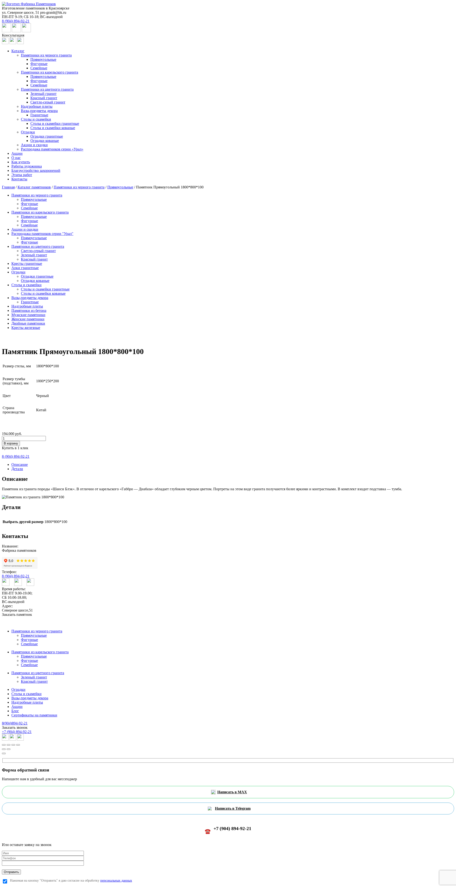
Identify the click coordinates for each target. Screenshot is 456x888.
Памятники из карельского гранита (49, 72)
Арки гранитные (25, 268)
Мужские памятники (28, 315)
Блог (15, 711)
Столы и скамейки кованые (52, 128)
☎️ (228, 830)
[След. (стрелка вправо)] (8, 749)
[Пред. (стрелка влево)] (4, 749)
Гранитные (39, 115)
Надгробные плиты (36, 106)
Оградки (28, 132)
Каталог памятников (34, 187)
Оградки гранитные (46, 136)
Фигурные (39, 64)
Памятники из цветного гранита (47, 89)
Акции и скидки (34, 145)
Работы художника (26, 166)
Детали (17, 469)
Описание (19, 465)
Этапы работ (21, 175)
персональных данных (116, 880)
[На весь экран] (13, 745)
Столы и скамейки (36, 119)
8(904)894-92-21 (15, 723)
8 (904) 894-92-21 (15, 576)
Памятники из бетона (28, 310)
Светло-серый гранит (47, 102)
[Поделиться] (8, 745)
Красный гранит (43, 98)
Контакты (19, 179)
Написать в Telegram (233, 808)
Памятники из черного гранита (46, 55)
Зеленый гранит (43, 94)
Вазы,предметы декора (39, 111)
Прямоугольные (43, 59)
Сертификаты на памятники (34, 715)
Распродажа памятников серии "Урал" (42, 234)
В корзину (11, 443)
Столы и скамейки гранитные (54, 124)
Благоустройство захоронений (35, 170)
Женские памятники (27, 319)
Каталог (17, 51)
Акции (17, 153)
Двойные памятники (28, 323)
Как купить (20, 162)
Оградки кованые (44, 141)
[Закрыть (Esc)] (4, 745)
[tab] (232, 465)
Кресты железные (25, 328)
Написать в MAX (232, 792)
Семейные (38, 68)
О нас (16, 158)
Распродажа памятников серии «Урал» (52, 149)
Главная (8, 187)
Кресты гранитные (26, 264)
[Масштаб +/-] (18, 745)
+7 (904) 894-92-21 (17, 732)
